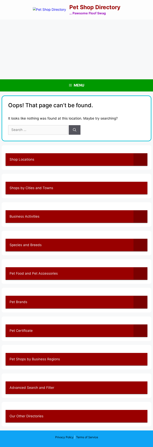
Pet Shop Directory (94, 7)
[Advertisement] (76, 49)
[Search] (74, 130)
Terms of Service (87, 437)
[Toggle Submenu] (140, 159)
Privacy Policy (64, 437)
